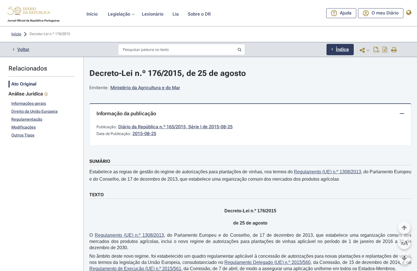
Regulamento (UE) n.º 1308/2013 (327, 171)
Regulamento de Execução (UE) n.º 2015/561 (135, 268)
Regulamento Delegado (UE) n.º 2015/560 (267, 262)
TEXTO (96, 194)
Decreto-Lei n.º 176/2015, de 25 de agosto (167, 73)
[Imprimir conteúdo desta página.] (394, 50)
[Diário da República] (28, 12)
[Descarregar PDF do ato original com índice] (384, 50)
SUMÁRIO (99, 161)
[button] (28, 11)
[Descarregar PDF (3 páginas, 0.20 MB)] (377, 50)
